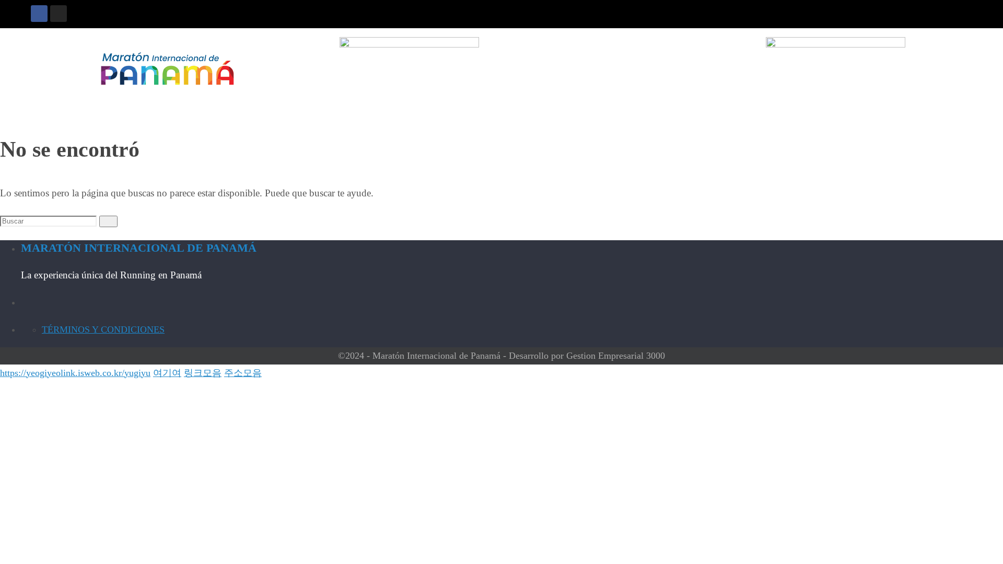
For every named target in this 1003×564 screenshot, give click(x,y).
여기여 (167, 373)
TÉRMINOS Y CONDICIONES (103, 329)
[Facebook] (39, 13)
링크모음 (202, 373)
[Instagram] (58, 13)
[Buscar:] (49, 220)
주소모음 (243, 373)
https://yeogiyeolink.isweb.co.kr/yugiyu (75, 373)
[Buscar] (108, 221)
